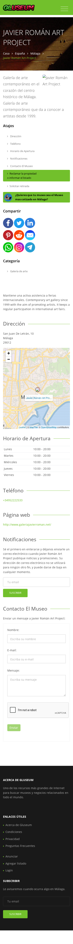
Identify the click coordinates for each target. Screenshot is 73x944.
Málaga (35, 53)
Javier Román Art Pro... (39, 398)
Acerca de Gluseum (18, 825)
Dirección (15, 136)
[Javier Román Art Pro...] (37, 389)
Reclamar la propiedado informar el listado (21, 176)
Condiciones (13, 832)
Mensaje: (13, 670)
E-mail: (12, 650)
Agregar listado (15, 863)
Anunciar (11, 856)
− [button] (8, 359)
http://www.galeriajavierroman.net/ (27, 524)
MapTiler (34, 427)
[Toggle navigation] (64, 9)
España (20, 53)
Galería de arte (19, 271)
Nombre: (13, 630)
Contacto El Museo (21, 166)
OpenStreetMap (49, 427)
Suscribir (15, 593)
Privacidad (12, 839)
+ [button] (8, 353)
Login (9, 870)
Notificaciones (18, 158)
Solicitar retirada (19, 186)
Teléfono (15, 144)
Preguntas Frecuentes (20, 846)
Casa (6, 53)
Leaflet (22, 427)
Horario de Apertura (22, 151)
